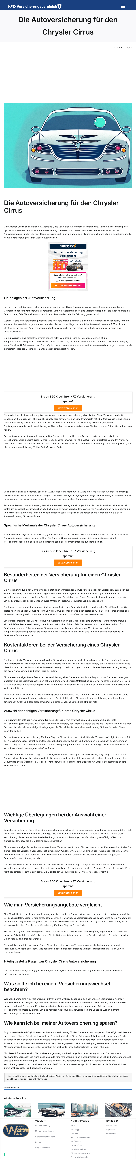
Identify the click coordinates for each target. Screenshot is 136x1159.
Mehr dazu (42, 1079)
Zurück (120, 47)
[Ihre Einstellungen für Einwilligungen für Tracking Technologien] (4, 1154)
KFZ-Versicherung (11, 1087)
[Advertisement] (68, 76)
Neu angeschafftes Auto (69, 280)
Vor (128, 47)
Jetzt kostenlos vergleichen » (68, 285)
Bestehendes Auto (70, 278)
